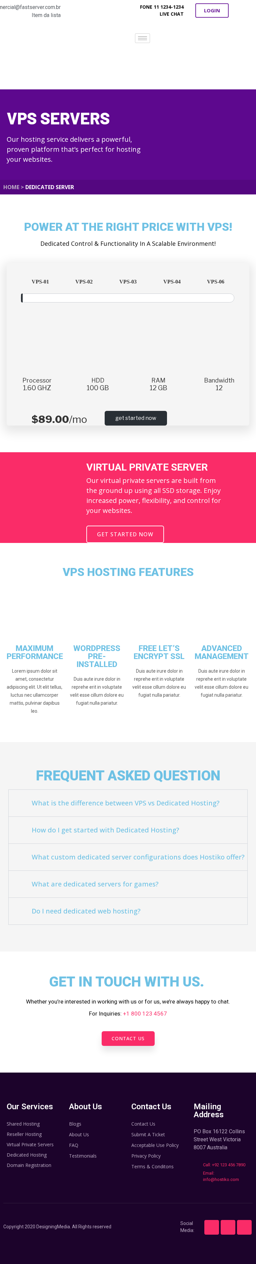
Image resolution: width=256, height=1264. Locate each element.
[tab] (128, 803)
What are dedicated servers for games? (95, 883)
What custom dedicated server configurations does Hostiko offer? (138, 856)
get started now (135, 418)
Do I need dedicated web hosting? (86, 910)
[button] (212, 10)
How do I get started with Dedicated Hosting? (105, 829)
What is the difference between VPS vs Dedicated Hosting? (126, 802)
